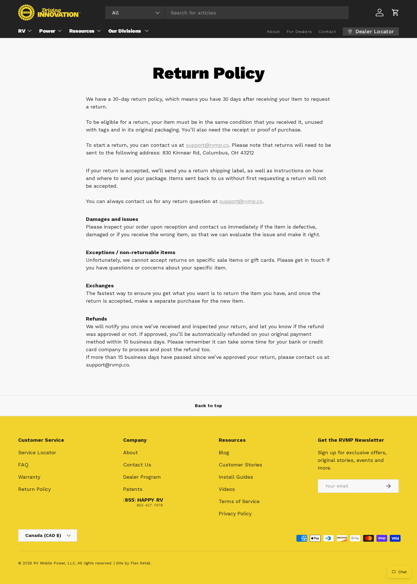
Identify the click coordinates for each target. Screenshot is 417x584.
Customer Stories (240, 465)
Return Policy (34, 489)
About (130, 452)
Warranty (29, 477)
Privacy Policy (235, 513)
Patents (132, 489)
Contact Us (137, 465)
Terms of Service (239, 501)
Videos (227, 489)
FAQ (23, 465)
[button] (395, 12)
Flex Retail (140, 563)
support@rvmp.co (207, 145)
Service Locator (37, 452)
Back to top (208, 405)
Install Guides (236, 477)
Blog (224, 452)
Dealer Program (142, 477)
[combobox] (227, 12)
